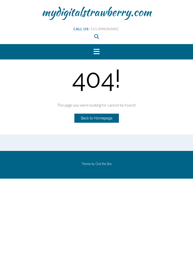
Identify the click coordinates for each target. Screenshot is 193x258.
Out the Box (103, 164)
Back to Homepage (96, 118)
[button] (96, 52)
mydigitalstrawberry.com (96, 12)
